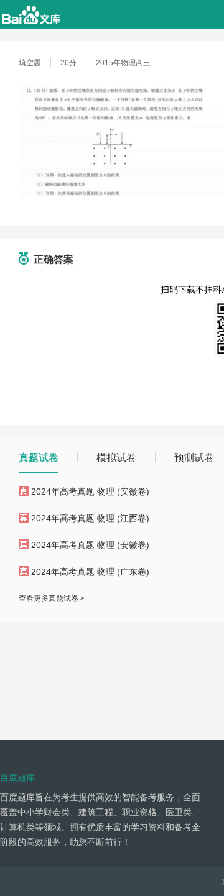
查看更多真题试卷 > (52, 598)
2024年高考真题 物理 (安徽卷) (90, 491)
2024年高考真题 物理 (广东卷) (90, 572)
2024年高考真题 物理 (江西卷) (90, 518)
